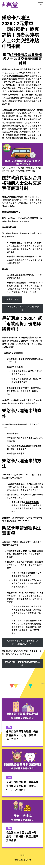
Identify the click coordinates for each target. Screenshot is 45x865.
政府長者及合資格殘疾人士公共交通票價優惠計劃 (22, 59)
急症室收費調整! (12, 299)
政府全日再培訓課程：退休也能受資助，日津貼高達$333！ (22, 642)
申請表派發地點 (32, 502)
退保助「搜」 (22, 663)
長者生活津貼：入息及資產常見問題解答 (22, 308)
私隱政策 (23, 855)
